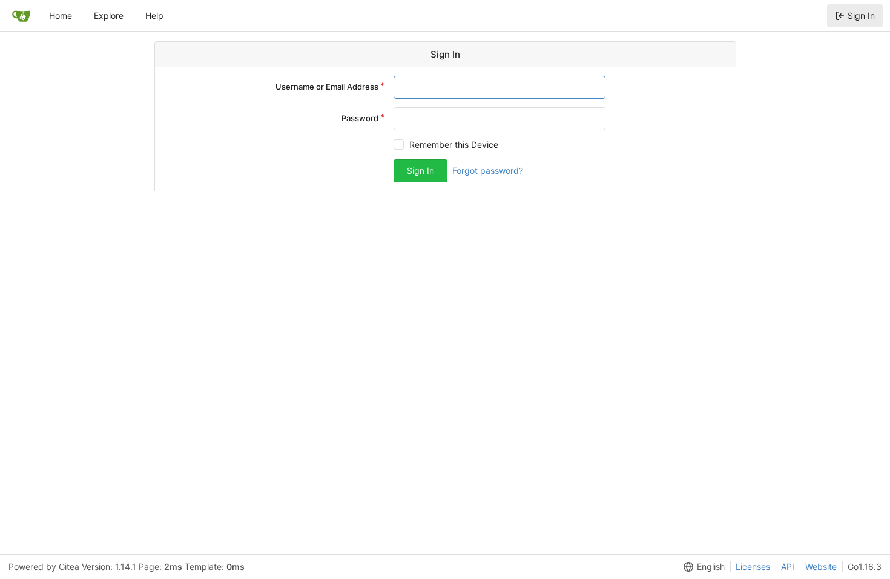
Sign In (861, 15)
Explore (109, 15)
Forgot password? (487, 170)
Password (359, 118)
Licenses (753, 566)
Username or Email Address (326, 86)
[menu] (702, 567)
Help (154, 15)
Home (60, 15)
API (787, 566)
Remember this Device (453, 144)
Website (821, 566)
